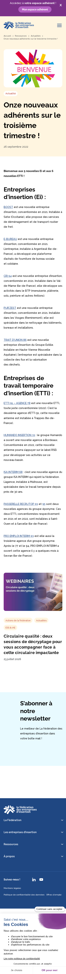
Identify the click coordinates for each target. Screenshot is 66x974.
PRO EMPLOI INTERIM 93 (19, 535)
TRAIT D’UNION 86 (15, 339)
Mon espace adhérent (35, 9)
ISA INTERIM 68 (13, 471)
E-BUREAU (10, 238)
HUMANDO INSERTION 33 (19, 435)
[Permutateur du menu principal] (59, 25)
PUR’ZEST (10, 307)
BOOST (8, 207)
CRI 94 (8, 275)
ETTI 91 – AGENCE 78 (17, 403)
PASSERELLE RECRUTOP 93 (21, 503)
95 (43, 503)
